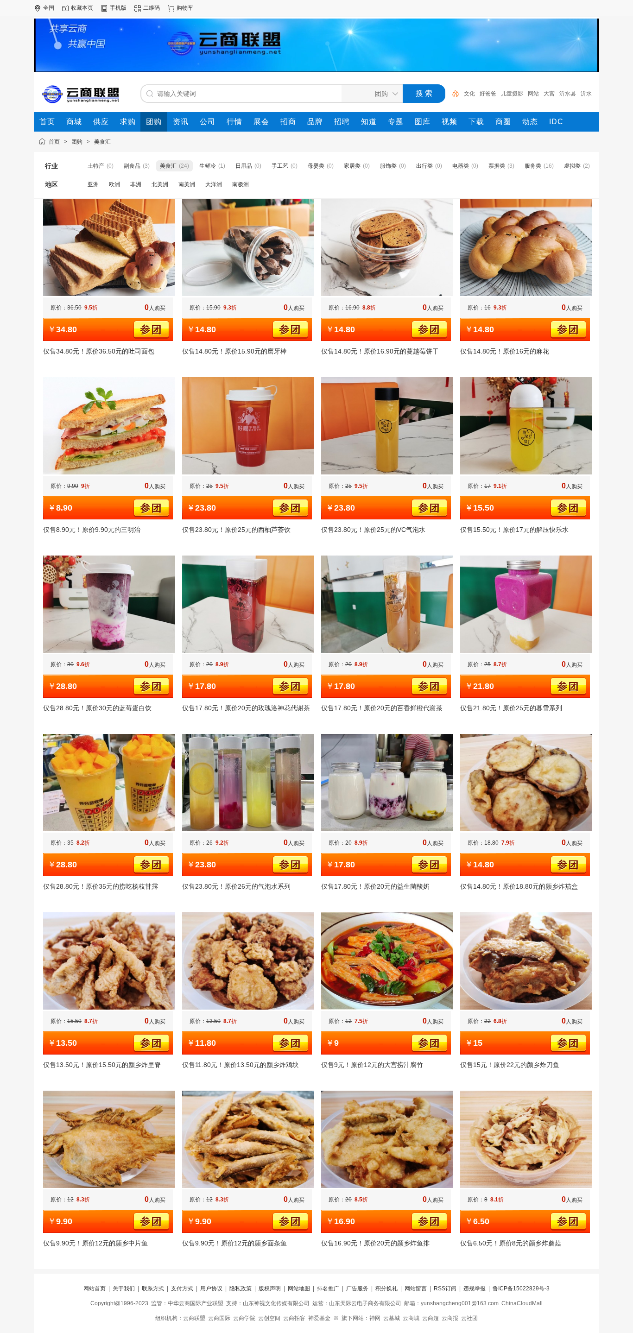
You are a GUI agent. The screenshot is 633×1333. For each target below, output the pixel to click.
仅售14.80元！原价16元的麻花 (504, 351)
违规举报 (474, 1288)
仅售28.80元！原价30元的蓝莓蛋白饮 (97, 708)
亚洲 (93, 184)
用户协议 (211, 1288)
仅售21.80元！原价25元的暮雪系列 (511, 708)
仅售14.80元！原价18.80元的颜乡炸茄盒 (519, 886)
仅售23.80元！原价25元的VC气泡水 (373, 529)
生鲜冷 (207, 166)
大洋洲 (213, 184)
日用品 (243, 166)
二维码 (151, 8)
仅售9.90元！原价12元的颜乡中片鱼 (95, 1243)
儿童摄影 (512, 93)
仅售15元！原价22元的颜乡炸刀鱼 (509, 1064)
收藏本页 (82, 8)
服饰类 (388, 166)
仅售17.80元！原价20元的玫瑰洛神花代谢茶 (246, 708)
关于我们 (124, 1288)
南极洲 (240, 184)
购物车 (185, 8)
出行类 (424, 166)
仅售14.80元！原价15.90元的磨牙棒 (234, 351)
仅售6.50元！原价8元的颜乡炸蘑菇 (510, 1243)
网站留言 (416, 1288)
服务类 (533, 166)
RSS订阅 (445, 1288)
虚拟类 (572, 166)
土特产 (96, 166)
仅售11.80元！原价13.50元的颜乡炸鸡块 (240, 1064)
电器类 (460, 166)
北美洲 (160, 184)
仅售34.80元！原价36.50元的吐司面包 (98, 351)
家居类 (352, 166)
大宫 (549, 93)
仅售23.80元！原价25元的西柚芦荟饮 (236, 529)
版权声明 (270, 1288)
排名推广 (328, 1288)
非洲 (135, 184)
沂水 (586, 93)
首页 (54, 142)
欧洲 (114, 184)
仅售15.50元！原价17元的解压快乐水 (514, 529)
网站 (533, 93)
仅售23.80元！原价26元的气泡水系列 (236, 886)
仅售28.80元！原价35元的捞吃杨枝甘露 (100, 886)
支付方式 (182, 1288)
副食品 (132, 166)
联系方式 (153, 1288)
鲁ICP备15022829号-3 (521, 1288)
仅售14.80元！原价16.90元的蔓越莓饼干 (380, 351)
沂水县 (567, 93)
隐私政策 (240, 1288)
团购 (76, 142)
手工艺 (280, 166)
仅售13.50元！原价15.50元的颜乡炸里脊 (102, 1064)
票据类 (496, 166)
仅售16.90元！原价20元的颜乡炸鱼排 (375, 1243)
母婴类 (316, 166)
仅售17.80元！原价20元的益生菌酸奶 (375, 886)
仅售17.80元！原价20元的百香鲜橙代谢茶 (382, 708)
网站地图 (299, 1288)
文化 (469, 93)
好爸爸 (488, 93)
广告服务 (357, 1288)
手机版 (118, 8)
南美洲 (186, 184)
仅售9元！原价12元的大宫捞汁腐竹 (372, 1064)
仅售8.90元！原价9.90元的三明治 (91, 529)
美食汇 (102, 142)
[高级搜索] (452, 93)
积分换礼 (386, 1288)
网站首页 (94, 1288)
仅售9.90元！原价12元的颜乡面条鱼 (234, 1243)
